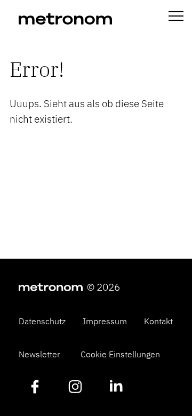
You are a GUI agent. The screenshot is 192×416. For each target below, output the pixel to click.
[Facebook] (35, 388)
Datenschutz (42, 321)
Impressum (105, 321)
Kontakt (158, 321)
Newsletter (39, 354)
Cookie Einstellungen (120, 354)
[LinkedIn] (116, 388)
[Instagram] (75, 388)
